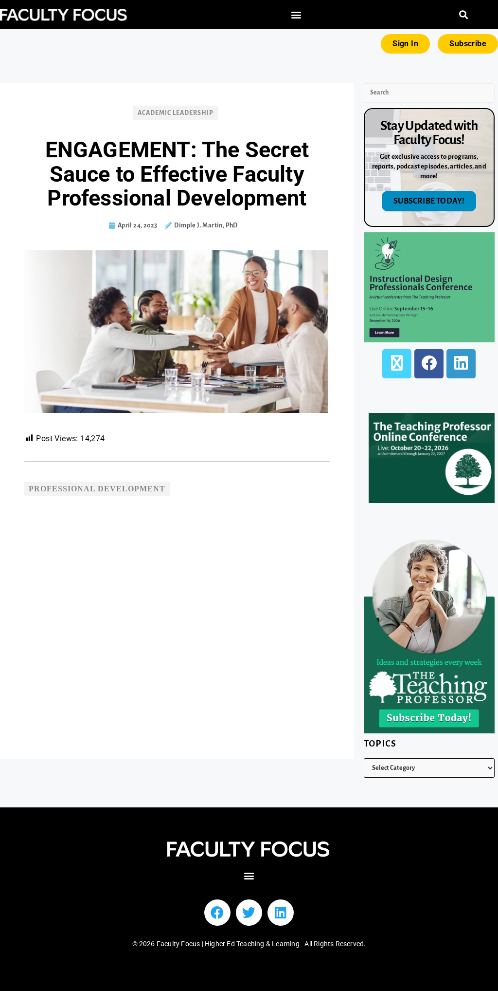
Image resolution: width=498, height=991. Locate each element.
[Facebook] (429, 363)
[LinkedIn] (461, 363)
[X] (396, 363)
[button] (296, 15)
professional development (97, 489)
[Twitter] (249, 912)
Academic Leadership (175, 113)
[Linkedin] (280, 912)
